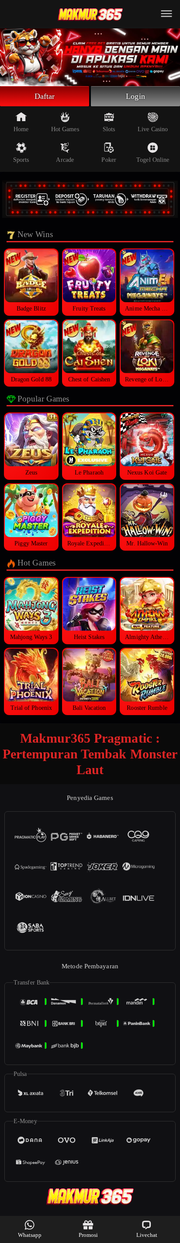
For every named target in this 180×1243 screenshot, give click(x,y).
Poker (108, 160)
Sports (21, 160)
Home (21, 129)
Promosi (88, 1235)
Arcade (65, 160)
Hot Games (65, 129)
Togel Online (152, 160)
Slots (109, 129)
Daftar (45, 96)
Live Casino (153, 129)
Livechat (147, 1235)
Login (135, 96)
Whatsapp (30, 1235)
